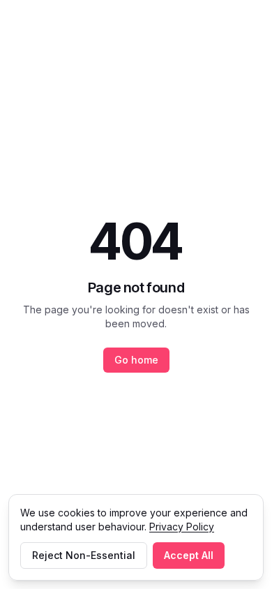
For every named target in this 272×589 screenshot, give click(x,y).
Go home (136, 360)
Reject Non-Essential (83, 555)
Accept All (188, 555)
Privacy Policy (181, 526)
